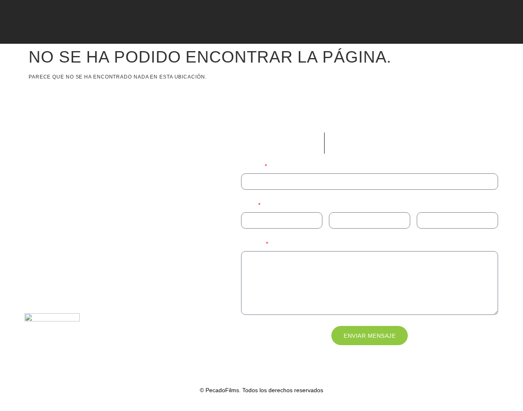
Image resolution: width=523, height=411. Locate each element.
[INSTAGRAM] (100, 23)
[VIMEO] (40, 23)
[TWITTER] (80, 23)
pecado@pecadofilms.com (86, 215)
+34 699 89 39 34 (72, 200)
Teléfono (340, 205)
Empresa (428, 205)
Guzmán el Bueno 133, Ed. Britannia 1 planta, (85, 256)
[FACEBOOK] (60, 23)
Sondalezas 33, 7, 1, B (55, 282)
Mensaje (253, 243)
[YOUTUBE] (20, 23)
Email (249, 205)
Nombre (252, 166)
